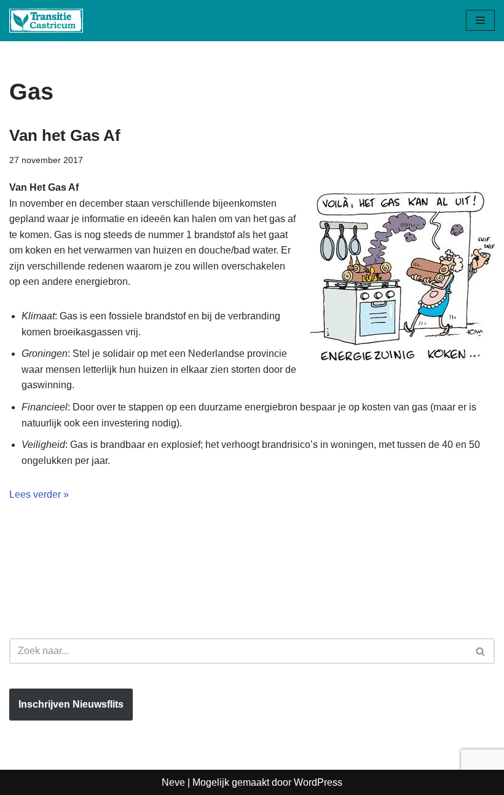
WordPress (318, 782)
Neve (173, 782)
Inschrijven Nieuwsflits (71, 704)
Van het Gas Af (64, 135)
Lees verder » (39, 494)
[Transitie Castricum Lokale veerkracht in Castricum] (46, 21)
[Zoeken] (481, 651)
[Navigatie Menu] (480, 20)
